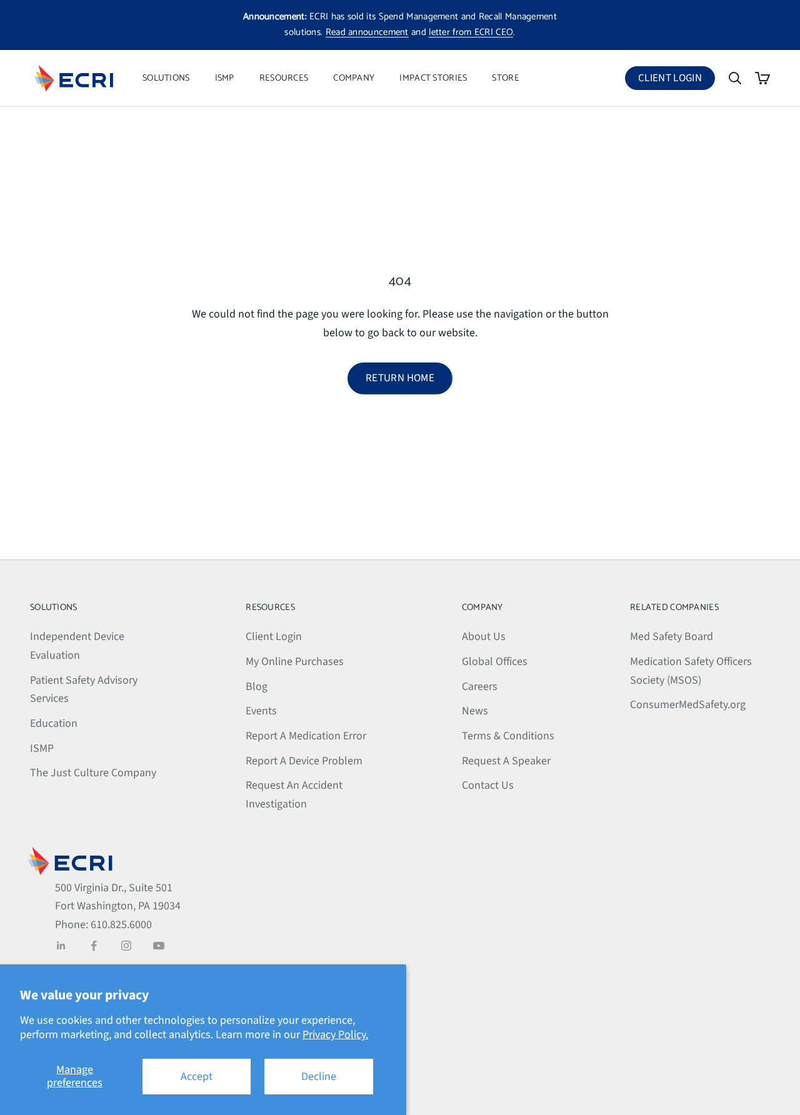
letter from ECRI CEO (471, 32)
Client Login (676, 80)
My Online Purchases (295, 661)
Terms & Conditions (508, 736)
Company (353, 78)
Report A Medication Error (306, 736)
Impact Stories (433, 78)
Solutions (166, 78)
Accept (196, 1076)
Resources (284, 78)
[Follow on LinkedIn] (61, 945)
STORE (505, 78)
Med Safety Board (671, 636)
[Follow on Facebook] (94, 945)
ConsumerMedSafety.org (688, 704)
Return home (400, 378)
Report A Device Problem (304, 761)
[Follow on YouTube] (158, 945)
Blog (257, 686)
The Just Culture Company (93, 773)
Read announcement (367, 32)
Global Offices (495, 661)
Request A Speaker (506, 761)
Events (261, 711)
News (475, 711)
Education (54, 723)
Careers (480, 686)
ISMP (224, 78)
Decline (318, 1076)
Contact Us (488, 785)
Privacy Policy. (335, 1034)
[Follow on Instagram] (126, 945)
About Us (484, 636)
